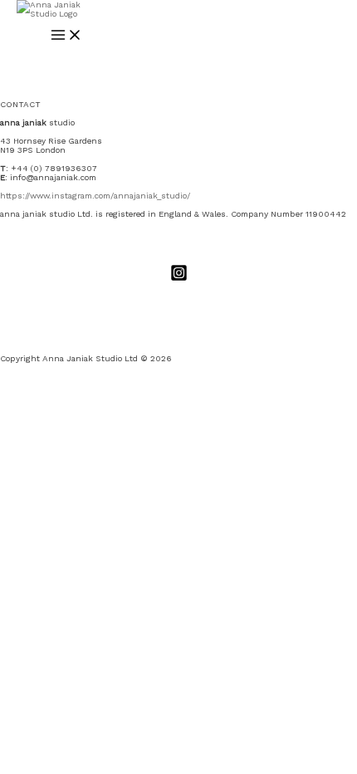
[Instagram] (179, 278)
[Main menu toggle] (66, 35)
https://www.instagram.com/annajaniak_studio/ (95, 195)
